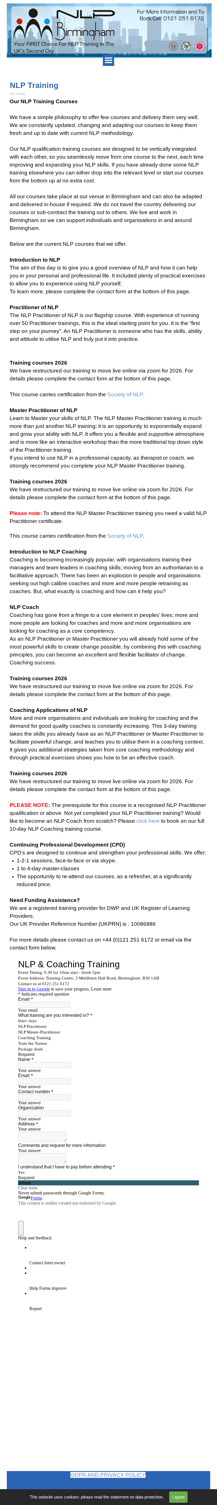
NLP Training (17, 93)
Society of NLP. (125, 394)
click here (148, 821)
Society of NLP (125, 536)
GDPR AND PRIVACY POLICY (108, 1475)
